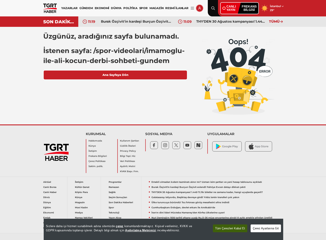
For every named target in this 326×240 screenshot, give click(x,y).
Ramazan (114, 187)
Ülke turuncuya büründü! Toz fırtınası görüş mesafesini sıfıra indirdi (190, 202)
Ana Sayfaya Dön (115, 75)
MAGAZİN (156, 8)
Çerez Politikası (97, 161)
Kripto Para (81, 192)
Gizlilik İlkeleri (128, 145)
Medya (79, 212)
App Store (261, 146)
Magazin (80, 202)
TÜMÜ (274, 21)
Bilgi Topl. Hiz (127, 156)
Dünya (47, 202)
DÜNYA (116, 8)
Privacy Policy (128, 151)
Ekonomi (48, 212)
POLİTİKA (130, 8)
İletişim (92, 151)
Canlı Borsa (49, 187)
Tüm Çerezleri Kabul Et (230, 228)
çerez (119, 226)
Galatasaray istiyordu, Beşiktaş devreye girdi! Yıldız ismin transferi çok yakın (195, 197)
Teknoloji (114, 212)
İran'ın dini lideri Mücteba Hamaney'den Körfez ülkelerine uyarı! (188, 212)
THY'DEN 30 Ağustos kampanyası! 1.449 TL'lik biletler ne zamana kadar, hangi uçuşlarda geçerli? (231, 21)
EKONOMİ (102, 8)
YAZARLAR (69, 8)
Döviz (46, 197)
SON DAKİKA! (59, 21)
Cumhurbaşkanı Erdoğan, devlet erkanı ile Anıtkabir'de (183, 207)
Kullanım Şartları (129, 140)
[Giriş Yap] (199, 8)
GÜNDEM (86, 8)
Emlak (47, 217)
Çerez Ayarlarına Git (266, 228)
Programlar (115, 182)
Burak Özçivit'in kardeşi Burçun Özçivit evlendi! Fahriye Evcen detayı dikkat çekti (136, 21)
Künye (92, 145)
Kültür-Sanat (82, 187)
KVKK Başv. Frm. (129, 171)
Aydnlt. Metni (127, 166)
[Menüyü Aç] (192, 8)
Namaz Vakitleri (84, 217)
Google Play (230, 146)
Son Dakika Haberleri (121, 202)
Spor (111, 207)
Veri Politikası (127, 161)
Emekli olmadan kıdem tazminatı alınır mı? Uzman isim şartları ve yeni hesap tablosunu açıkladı (206, 182)
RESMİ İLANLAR (176, 8)
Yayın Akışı (115, 217)
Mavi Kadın (81, 207)
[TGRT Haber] (50, 8)
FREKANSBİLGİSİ (249, 8)
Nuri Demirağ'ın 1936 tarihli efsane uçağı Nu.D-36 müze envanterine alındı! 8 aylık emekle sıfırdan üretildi (211, 217)
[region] (163, 229)
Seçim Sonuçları (118, 197)
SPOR (143, 8)
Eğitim (47, 207)
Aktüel (47, 182)
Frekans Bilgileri (97, 156)
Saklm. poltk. (95, 166)
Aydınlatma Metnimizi (140, 230)
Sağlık (112, 192)
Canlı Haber (50, 192)
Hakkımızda (95, 140)
